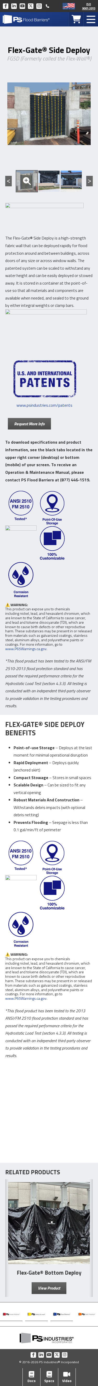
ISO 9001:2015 (88, 6)
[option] (27, 181)
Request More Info (29, 424)
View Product (49, 1288)
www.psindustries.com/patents (44, 405)
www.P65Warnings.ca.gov (26, 648)
